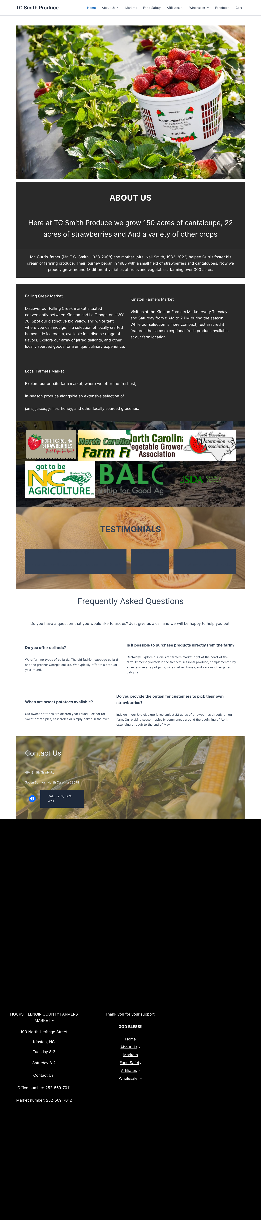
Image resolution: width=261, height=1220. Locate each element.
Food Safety (152, 8)
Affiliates (173, 8)
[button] (117, 7)
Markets (131, 8)
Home (91, 8)
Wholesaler (197, 8)
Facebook (222, 8)
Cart (239, 8)
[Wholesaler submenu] (141, 1078)
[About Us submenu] (139, 1047)
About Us (108, 8)
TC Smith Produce (37, 8)
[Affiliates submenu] (139, 1071)
